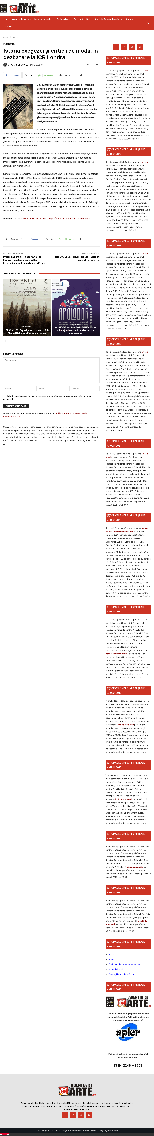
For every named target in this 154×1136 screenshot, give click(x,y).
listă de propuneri (125, 724)
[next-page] (10, 341)
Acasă (5, 37)
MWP (116, 1130)
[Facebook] (116, 47)
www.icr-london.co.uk (34, 218)
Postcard (14, 37)
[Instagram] (124, 47)
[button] (147, 22)
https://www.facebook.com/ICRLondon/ (69, 218)
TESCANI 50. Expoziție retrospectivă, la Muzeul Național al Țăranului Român (27, 331)
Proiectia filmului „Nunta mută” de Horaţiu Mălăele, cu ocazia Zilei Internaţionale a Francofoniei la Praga (24, 260)
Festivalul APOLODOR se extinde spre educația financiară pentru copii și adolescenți (76, 330)
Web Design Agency (102, 1130)
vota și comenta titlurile (117, 653)
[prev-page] (5, 341)
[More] (81, 75)
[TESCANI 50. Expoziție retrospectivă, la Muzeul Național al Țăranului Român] (27, 307)
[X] (140, 47)
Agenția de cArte (19, 65)
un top (145, 70)
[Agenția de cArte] (5, 65)
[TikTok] (132, 47)
